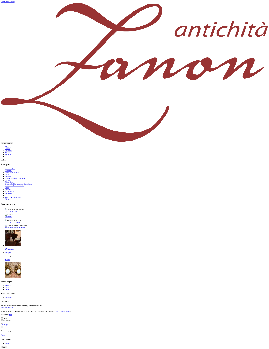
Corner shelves (10, 169)
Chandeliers (9, 182)
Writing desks (9, 191)
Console (8, 180)
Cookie (67, 311)
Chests (7, 174)
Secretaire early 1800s (12, 222)
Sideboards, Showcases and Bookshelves (18, 184)
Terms (57, 311)
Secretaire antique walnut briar (15, 228)
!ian (10, 315)
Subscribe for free (7, 307)
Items (7, 188)
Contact (7, 287)
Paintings (8, 190)
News (7, 289)
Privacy (62, 311)
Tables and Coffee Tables (13, 197)
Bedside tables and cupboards (15, 178)
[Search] (2, 323)
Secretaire (8, 193)
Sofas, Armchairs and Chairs (14, 186)
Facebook (8, 298)
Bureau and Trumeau (12, 173)
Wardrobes (8, 171)
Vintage (7, 199)
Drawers (8, 176)
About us (8, 286)
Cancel (4, 347)
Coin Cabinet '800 (11, 211)
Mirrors (7, 195)
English (3, 335)
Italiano (7, 343)
